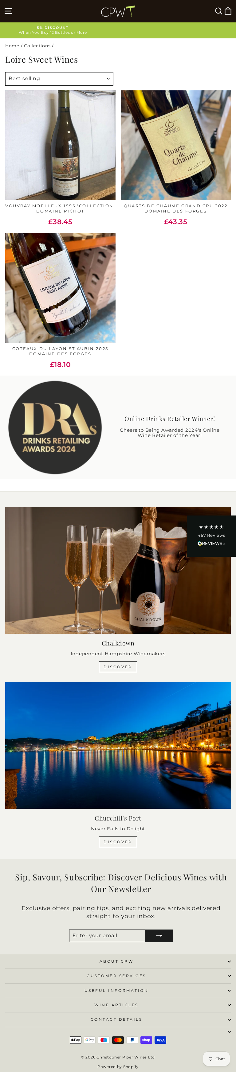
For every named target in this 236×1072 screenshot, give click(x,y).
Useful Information (117, 990)
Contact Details (117, 1019)
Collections (37, 45)
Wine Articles (116, 1005)
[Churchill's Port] (118, 745)
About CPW (117, 961)
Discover (118, 667)
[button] (211, 536)
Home (12, 45)
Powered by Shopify (118, 1066)
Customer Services (116, 976)
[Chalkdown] (118, 570)
